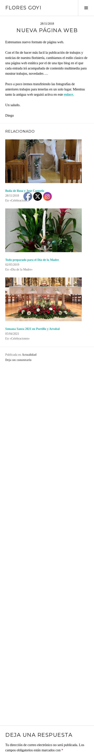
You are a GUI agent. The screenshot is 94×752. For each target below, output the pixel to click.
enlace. (69, 94)
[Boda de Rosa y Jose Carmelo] (47, 161)
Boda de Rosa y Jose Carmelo (24, 190)
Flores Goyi (23, 8)
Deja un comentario (18, 360)
